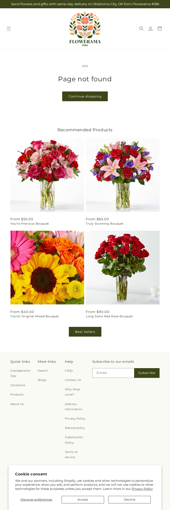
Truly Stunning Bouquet (105, 223)
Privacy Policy (142, 489)
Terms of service (71, 454)
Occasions (17, 385)
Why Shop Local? (72, 391)
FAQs (69, 370)
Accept (83, 499)
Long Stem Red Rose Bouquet (109, 316)
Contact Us (73, 380)
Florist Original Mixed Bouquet (34, 316)
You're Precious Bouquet (29, 223)
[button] (8, 28)
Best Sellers (85, 332)
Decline (129, 499)
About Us (17, 404)
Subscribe (146, 373)
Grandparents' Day (20, 373)
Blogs (42, 380)
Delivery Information (73, 406)
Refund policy (75, 428)
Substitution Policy (74, 439)
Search (43, 370)
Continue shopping (85, 96)
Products (17, 394)
